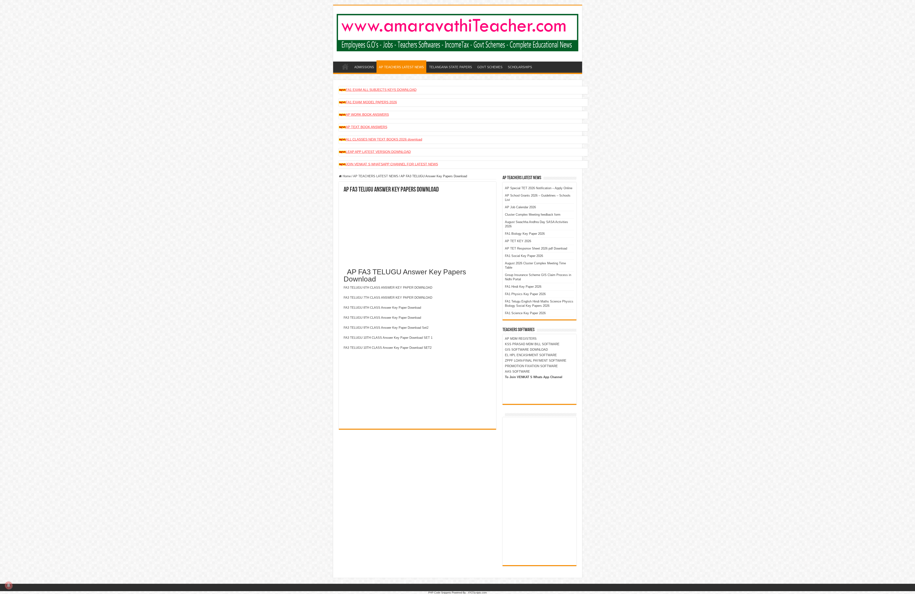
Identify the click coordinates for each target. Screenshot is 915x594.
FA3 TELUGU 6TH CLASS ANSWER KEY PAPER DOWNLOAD (388, 287)
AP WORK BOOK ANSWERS (367, 114)
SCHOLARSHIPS (520, 67)
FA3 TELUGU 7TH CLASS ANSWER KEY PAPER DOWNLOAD (388, 297)
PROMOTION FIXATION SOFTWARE (531, 366)
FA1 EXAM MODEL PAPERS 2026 (371, 102)
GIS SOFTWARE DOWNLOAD (526, 349)
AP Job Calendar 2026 (520, 207)
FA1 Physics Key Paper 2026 (525, 294)
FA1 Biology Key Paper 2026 (525, 233)
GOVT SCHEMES (490, 67)
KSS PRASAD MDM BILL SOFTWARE (532, 344)
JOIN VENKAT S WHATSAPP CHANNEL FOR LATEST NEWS (392, 164)
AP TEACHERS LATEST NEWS (401, 67)
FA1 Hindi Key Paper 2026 (523, 286)
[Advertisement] (417, 229)
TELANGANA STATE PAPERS (450, 67)
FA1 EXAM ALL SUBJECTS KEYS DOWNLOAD (381, 90)
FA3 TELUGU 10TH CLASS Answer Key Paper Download (383, 347)
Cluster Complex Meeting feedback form (532, 214)
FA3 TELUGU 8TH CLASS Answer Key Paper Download (382, 307)
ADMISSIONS (364, 67)
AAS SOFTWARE (517, 371)
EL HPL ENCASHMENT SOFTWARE (531, 355)
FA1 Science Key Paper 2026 (525, 313)
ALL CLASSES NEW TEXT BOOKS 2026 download (384, 139)
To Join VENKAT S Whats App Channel (533, 377)
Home (346, 176)
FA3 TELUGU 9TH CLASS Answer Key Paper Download (382, 317)
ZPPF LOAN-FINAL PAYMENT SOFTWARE (535, 360)
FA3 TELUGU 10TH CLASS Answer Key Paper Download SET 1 (388, 337)
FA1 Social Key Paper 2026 (524, 256)
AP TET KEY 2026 (518, 241)
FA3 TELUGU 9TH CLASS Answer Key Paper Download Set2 (386, 327)
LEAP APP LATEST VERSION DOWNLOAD (378, 152)
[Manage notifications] (8, 585)
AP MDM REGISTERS (521, 338)
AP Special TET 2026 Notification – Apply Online (538, 188)
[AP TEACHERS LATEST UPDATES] (458, 31)
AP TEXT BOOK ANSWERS (366, 127)
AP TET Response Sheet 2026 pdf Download (536, 248)
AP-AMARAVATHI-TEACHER (345, 67)
